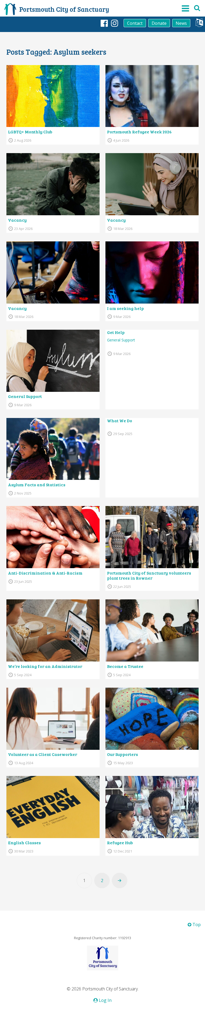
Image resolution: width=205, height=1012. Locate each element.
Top (196, 924)
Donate (159, 23)
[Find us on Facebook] (104, 23)
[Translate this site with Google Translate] (199, 24)
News (181, 23)
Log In (105, 1000)
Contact (135, 23)
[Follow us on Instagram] (114, 23)
